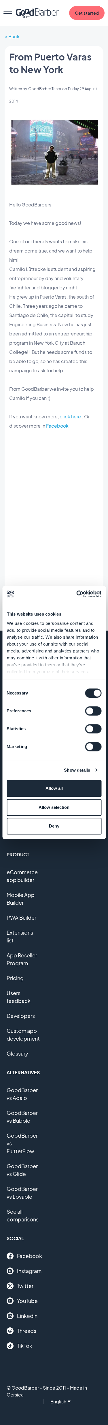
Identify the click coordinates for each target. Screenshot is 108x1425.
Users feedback (19, 997)
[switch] (93, 711)
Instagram (29, 1270)
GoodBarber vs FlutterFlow (22, 1143)
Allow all (54, 788)
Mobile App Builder (21, 898)
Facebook (57, 426)
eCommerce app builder (22, 876)
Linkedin (27, 1315)
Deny (54, 825)
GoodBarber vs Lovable (22, 1192)
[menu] (7, 13)
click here (70, 416)
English (58, 1402)
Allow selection (54, 807)
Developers (21, 1015)
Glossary (17, 1053)
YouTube (27, 1300)
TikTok (24, 1345)
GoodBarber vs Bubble (22, 1116)
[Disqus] (54, 545)
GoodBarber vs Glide (22, 1170)
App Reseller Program (22, 959)
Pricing (15, 978)
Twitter (25, 1285)
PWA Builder (21, 917)
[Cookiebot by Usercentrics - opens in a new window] (76, 594)
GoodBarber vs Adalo (22, 1094)
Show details (77, 770)
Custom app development (23, 1034)
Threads (26, 1330)
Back (14, 36)
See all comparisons (23, 1215)
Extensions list (20, 936)
